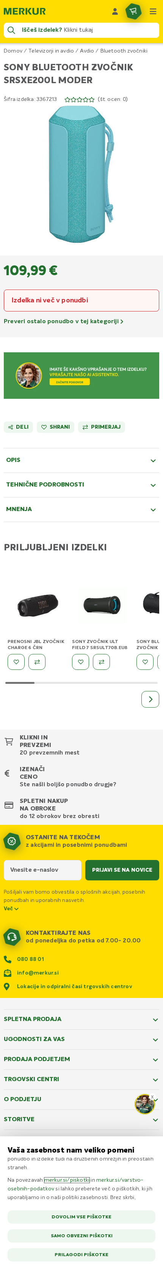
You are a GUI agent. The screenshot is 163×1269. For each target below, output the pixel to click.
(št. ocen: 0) (113, 99)
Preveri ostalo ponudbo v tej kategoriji (62, 322)
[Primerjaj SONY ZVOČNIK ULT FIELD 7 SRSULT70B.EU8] (101, 662)
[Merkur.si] (24, 11)
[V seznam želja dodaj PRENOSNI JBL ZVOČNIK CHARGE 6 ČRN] (16, 662)
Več (9, 908)
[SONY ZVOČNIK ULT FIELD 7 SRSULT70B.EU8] (102, 607)
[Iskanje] (11, 30)
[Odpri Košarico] (133, 11)
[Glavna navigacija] (153, 11)
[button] (81, 174)
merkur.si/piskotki (67, 1180)
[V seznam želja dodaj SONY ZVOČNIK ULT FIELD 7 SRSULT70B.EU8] (80, 662)
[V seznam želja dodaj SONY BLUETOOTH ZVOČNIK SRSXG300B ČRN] (145, 662)
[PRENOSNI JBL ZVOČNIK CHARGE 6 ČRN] (38, 607)
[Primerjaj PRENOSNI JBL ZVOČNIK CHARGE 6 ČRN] (36, 662)
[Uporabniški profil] (115, 11)
